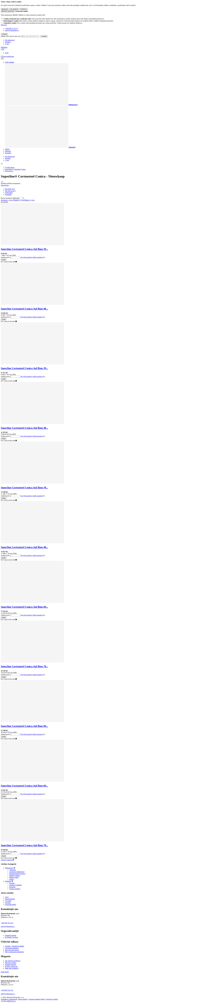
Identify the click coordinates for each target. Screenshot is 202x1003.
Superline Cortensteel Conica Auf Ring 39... (24, 249)
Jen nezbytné (14, 9)
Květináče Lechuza (11, 937)
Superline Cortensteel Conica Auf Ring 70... (24, 666)
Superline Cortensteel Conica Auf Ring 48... (24, 308)
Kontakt (7, 946)
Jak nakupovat (10, 40)
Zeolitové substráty (15, 885)
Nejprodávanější (10, 904)
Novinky (8, 903)
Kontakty (8, 153)
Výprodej (8, 901)
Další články (5, 972)
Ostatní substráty (14, 889)
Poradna (8, 42)
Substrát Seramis (10, 935)
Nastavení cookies (52, 999)
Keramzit (12, 887)
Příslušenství (9, 868)
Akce (7, 897)
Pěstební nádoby (14, 875)
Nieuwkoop (5, 185)
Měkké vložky (14, 877)
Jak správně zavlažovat (12, 961)
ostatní (11, 879)
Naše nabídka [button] (9, 62)
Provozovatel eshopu (12, 950)
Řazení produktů (6, 198)
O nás (7, 44)
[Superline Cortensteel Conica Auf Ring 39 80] (32, 364)
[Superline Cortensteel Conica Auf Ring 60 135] (32, 781)
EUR (7, 53)
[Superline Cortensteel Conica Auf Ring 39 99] (32, 483)
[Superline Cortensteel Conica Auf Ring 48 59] (32, 423)
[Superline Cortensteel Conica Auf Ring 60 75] (32, 602)
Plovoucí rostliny (10, 963)
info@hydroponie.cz (8, 926)
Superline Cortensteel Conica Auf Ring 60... (24, 606)
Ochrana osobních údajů (36, 999)
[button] (2, 49)
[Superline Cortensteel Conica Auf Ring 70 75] (32, 662)
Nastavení (5, 9)
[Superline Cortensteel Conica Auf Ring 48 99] (32, 543)
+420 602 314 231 (7, 923)
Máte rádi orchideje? (12, 968)
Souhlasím (23, 9)
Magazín (8, 151)
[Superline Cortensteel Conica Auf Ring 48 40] (32, 304)
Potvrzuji (4, 25)
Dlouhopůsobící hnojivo (17, 874)
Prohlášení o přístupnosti (9, 999)
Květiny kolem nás (11, 966)
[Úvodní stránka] (7, 56)
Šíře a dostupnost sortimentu (14, 952)
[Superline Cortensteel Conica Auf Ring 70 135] (32, 841)
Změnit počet (5, 257)
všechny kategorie (7, 860)
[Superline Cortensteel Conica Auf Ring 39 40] (32, 244)
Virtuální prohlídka (18, 946)
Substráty (8, 881)
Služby (7, 149)
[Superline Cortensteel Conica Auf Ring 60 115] (32, 721)
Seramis (12, 883)
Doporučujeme (10, 899)
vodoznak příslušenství (16, 872)
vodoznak (12, 870)
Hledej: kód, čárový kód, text (10, 36)
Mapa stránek (22, 999)
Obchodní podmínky (12, 948)
